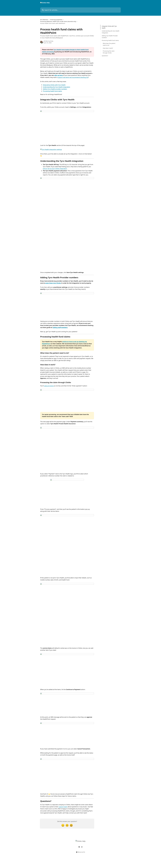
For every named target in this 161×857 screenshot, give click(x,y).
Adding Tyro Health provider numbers (55, 89)
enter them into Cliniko (53, 283)
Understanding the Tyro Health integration (56, 87)
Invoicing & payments (56, 19)
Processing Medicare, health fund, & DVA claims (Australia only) (58, 21)
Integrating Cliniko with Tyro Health (54, 85)
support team (63, 807)
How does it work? (108, 48)
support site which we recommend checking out (73, 77)
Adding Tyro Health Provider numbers (110, 36)
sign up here (58, 75)
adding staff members (60, 327)
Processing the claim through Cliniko (108, 52)
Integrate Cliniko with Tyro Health (109, 27)
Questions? (105, 55)
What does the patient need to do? (109, 44)
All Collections (44, 19)
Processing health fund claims (52, 91)
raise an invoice (49, 386)
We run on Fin (81, 852)
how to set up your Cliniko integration (55, 169)
